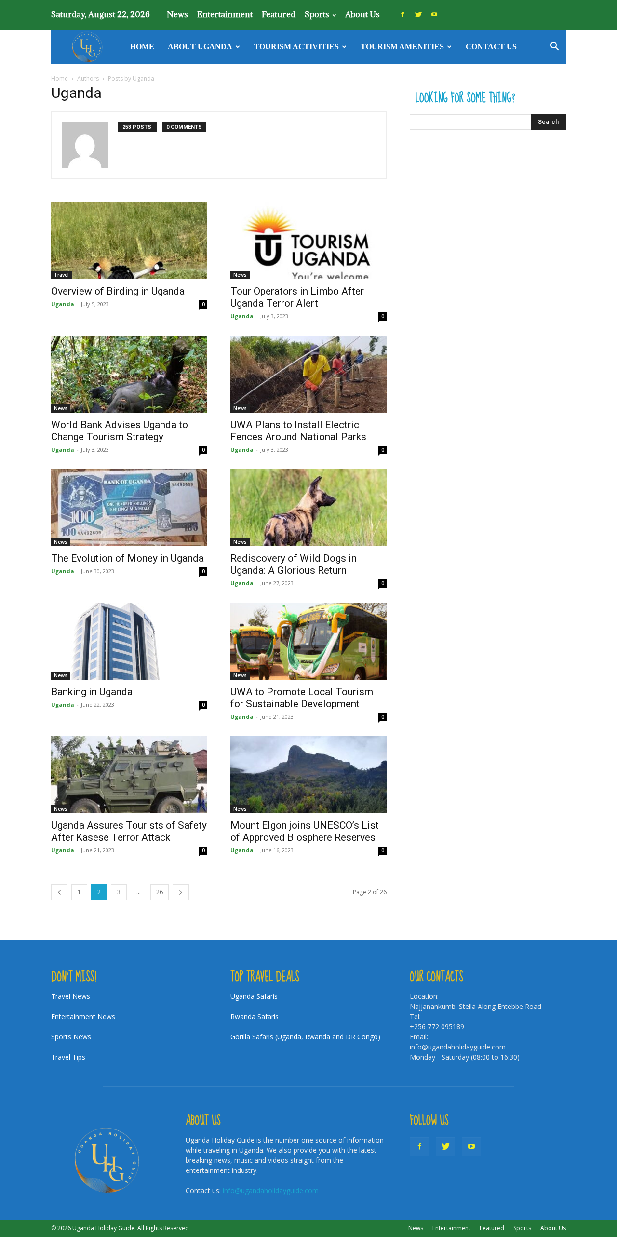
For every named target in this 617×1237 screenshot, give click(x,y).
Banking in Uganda (92, 692)
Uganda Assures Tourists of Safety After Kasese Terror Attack (129, 831)
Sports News (71, 1036)
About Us (362, 14)
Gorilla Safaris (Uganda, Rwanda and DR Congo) (305, 1036)
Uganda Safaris (254, 996)
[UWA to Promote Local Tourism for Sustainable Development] (308, 641)
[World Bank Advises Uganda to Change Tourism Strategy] (129, 374)
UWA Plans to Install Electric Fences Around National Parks (298, 431)
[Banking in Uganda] (129, 641)
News (177, 14)
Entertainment (225, 14)
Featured (278, 14)
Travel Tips (68, 1057)
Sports (317, 14)
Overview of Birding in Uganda (118, 291)
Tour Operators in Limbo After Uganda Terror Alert (297, 297)
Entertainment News (83, 1016)
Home (142, 46)
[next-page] (181, 892)
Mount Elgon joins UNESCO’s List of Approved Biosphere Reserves (304, 831)
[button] (554, 47)
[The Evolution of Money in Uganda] (129, 507)
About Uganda (200, 46)
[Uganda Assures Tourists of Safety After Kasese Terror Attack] (129, 774)
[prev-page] (59, 892)
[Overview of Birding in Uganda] (129, 240)
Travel (61, 274)
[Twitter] (418, 14)
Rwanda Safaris (254, 1016)
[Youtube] (434, 14)
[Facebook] (402, 14)
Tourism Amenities (402, 46)
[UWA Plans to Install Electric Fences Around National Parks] (308, 374)
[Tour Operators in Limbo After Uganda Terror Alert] (308, 240)
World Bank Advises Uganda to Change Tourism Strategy (119, 431)
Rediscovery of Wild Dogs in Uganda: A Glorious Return (293, 564)
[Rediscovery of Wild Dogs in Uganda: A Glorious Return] (308, 507)
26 (159, 892)
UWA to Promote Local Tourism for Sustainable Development (301, 698)
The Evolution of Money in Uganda (127, 558)
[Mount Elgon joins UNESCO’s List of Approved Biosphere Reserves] (308, 774)
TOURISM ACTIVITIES (296, 46)
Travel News (70, 996)
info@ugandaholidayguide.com (271, 1190)
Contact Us (491, 46)
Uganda (62, 304)
